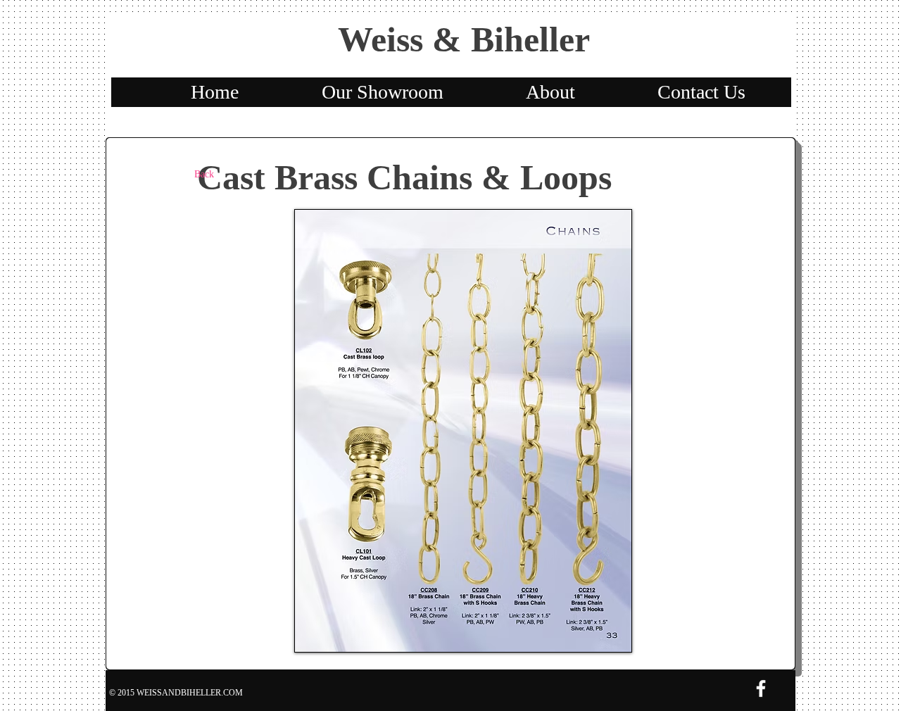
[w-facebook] (761, 688)
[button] (463, 431)
